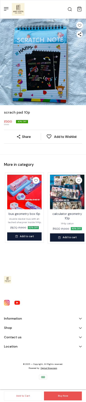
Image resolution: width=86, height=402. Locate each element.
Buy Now (63, 395)
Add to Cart (23, 395)
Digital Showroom (49, 368)
